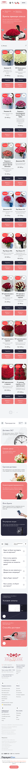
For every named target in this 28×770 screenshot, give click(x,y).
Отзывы (3, 718)
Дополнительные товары (7, 702)
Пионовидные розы (6, 694)
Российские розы (5, 690)
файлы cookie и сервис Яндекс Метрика (18, 760)
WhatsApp (18, 713)
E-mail (17, 719)
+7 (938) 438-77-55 (8, 667)
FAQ (3, 720)
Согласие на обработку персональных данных (12, 724)
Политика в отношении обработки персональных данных (9, 727)
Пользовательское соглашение (9, 730)
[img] (4, 2)
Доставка (18, 690)
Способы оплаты (5, 714)
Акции (3, 700)
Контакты (18, 696)
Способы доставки (6, 716)
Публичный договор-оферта (8, 732)
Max (17, 673)
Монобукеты (4, 696)
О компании (19, 692)
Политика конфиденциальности (9, 733)
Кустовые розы (5, 692)
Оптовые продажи (20, 694)
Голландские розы (6, 688)
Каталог (18, 688)
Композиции (4, 698)
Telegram (18, 715)
